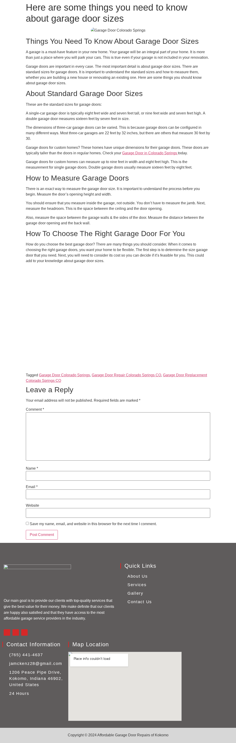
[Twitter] (15, 632)
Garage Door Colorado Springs (64, 375)
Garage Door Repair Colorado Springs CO (126, 375)
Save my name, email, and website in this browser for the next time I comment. (93, 524)
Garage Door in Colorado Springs (150, 153)
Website (32, 505)
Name (32, 468)
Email (32, 487)
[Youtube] (24, 632)
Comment (35, 409)
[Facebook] (7, 632)
